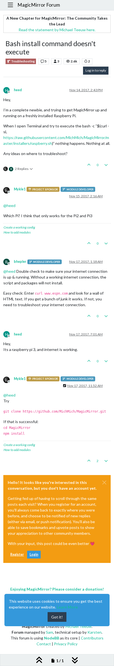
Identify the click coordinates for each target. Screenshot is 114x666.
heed (18, 90)
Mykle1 (19, 189)
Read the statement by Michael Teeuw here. (57, 29)
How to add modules (17, 232)
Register (17, 554)
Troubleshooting (23, 61)
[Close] (104, 482)
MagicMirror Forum (38, 5)
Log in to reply (96, 70)
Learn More (67, 607)
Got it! (57, 617)
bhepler (20, 261)
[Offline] (8, 189)
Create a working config (19, 227)
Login (34, 554)
